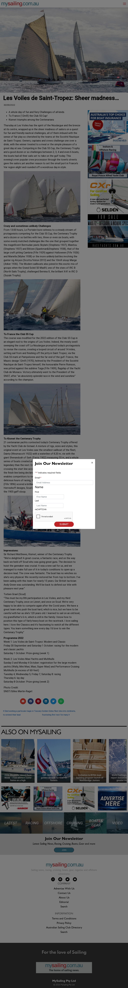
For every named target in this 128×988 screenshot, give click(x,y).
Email (38, 477)
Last (37, 500)
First (37, 492)
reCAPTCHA (40, 509)
